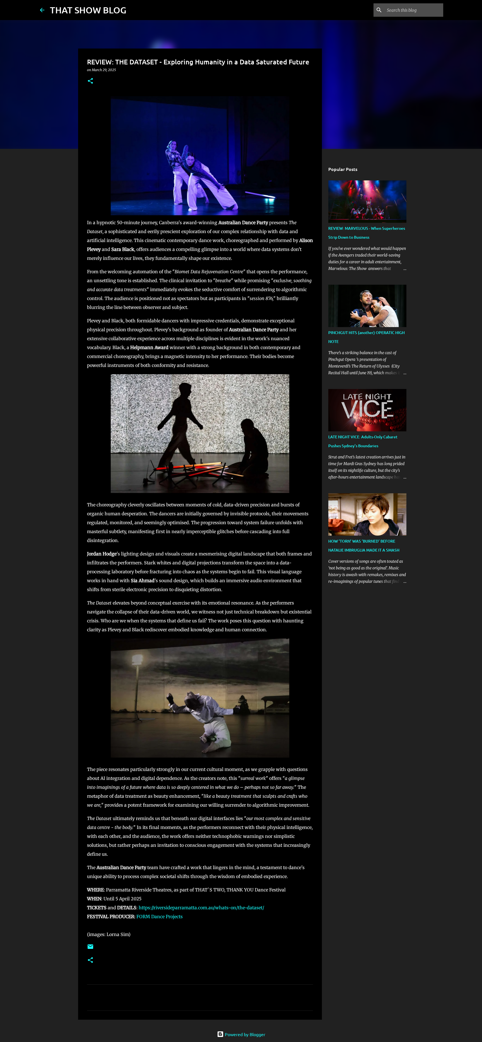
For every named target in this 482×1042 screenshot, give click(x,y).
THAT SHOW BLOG (88, 9)
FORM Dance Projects (159, 916)
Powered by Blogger (244, 1034)
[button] (90, 81)
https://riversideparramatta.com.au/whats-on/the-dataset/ (201, 907)
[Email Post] (90, 948)
